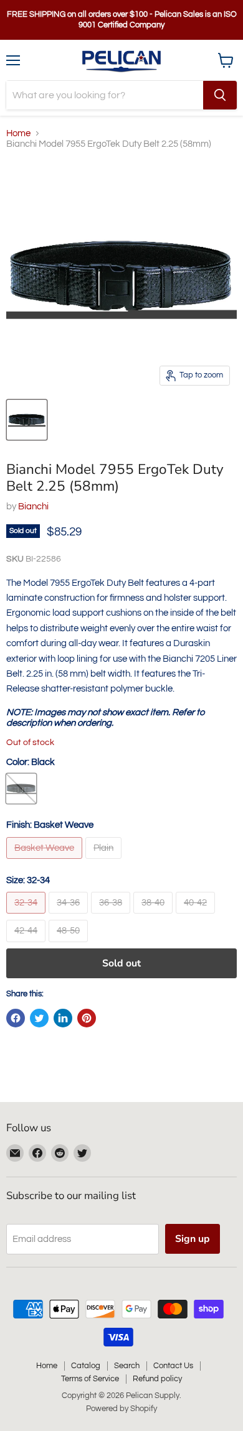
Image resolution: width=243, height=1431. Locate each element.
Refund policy (157, 1378)
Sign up (192, 1239)
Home (18, 133)
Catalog (85, 1365)
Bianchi (33, 506)
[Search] (220, 95)
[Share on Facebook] (15, 1018)
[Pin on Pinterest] (86, 1018)
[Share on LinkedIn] (63, 1018)
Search (127, 1365)
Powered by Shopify (121, 1408)
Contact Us (173, 1365)
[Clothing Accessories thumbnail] (27, 420)
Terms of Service (90, 1378)
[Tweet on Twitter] (39, 1018)
